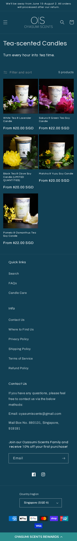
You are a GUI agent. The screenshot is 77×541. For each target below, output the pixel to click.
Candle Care (18, 292)
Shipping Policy (20, 349)
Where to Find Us (21, 329)
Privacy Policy (19, 339)
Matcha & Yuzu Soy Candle (56, 173)
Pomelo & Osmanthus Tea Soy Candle (19, 234)
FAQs (13, 283)
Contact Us (17, 319)
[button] (38, 536)
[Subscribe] (63, 458)
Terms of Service (21, 358)
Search (14, 273)
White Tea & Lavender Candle (17, 120)
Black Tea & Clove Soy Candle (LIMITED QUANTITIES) (17, 177)
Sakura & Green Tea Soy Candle (54, 120)
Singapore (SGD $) (36, 502)
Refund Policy (19, 368)
